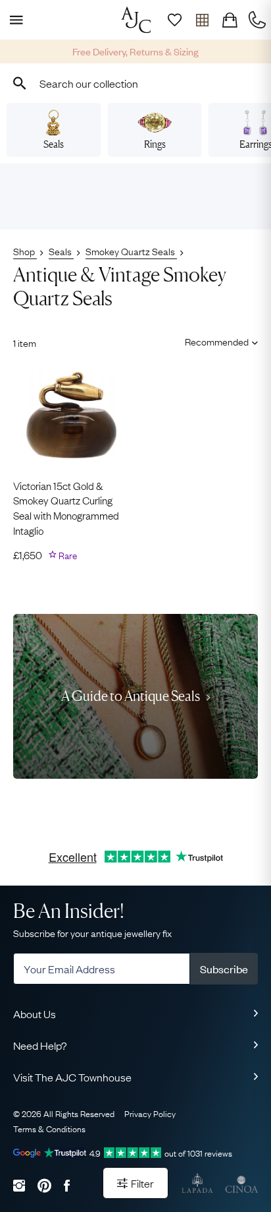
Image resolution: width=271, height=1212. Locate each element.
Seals (53, 144)
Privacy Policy (150, 1113)
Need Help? (40, 1045)
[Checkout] (229, 20)
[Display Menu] (14, 20)
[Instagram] (19, 1185)
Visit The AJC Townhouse (72, 1077)
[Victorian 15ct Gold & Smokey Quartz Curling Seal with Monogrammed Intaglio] (71, 414)
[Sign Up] (174, 20)
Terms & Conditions (49, 1128)
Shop (25, 250)
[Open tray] (202, 20)
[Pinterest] (44, 1185)
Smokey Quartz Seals (131, 250)
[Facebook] (67, 1185)
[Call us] (257, 20)
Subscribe (224, 968)
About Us (34, 1013)
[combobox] (135, 83)
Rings (155, 144)
